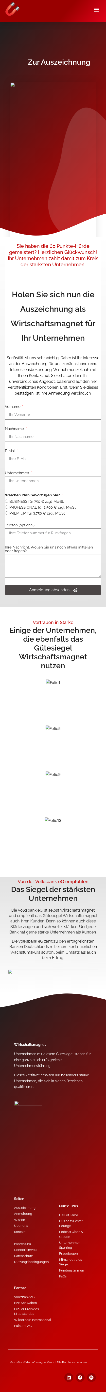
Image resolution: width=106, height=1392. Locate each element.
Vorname (13, 407)
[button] (96, 9)
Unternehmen (17, 473)
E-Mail (11, 451)
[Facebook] (80, 1377)
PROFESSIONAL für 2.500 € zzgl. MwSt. (42, 507)
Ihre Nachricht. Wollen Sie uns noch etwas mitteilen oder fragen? (49, 549)
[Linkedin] (68, 1377)
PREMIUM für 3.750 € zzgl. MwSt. (37, 513)
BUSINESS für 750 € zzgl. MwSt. (36, 501)
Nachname (15, 429)
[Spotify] (91, 1377)
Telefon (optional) (20, 525)
